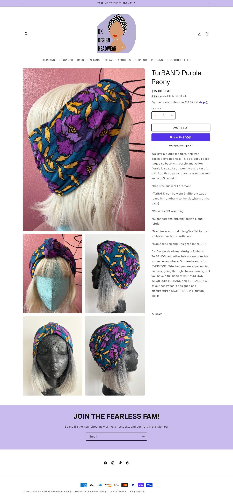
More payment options (181, 145)
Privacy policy (99, 491)
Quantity (156, 108)
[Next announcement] (209, 3)
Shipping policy (138, 491)
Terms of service (118, 491)
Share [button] (158, 313)
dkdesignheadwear (41, 491)
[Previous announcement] (24, 3)
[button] (26, 34)
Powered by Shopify (61, 491)
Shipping (156, 96)
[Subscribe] (143, 437)
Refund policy (82, 491)
